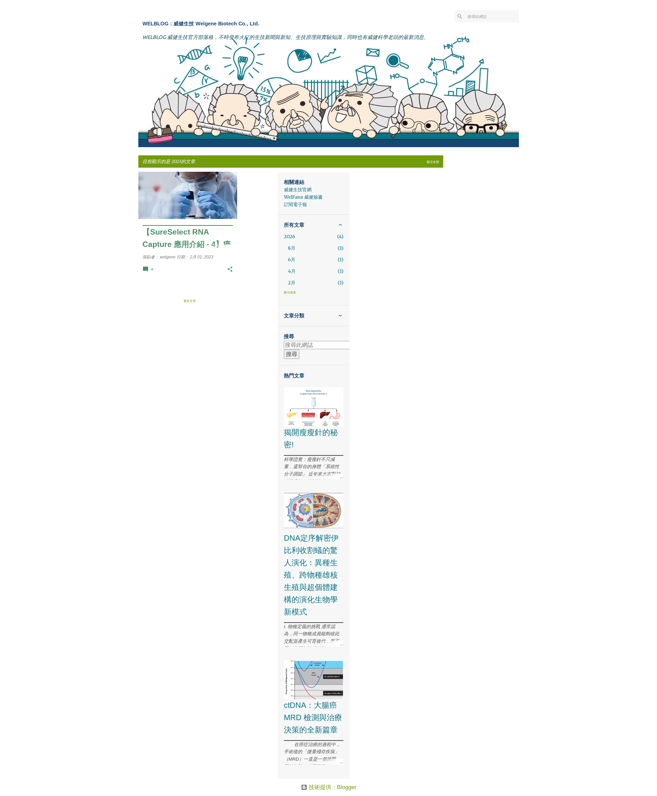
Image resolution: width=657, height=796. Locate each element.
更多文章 (189, 301)
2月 (291, 283)
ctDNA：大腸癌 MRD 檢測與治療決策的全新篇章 (313, 717)
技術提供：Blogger (331, 787)
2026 (289, 236)
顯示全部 (433, 162)
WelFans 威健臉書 (303, 197)
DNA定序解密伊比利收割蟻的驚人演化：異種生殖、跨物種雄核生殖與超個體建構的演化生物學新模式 (311, 575)
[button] (230, 270)
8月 (291, 248)
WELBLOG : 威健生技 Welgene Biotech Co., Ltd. (200, 23)
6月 (291, 260)
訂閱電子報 (295, 204)
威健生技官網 (298, 190)
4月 (292, 271)
